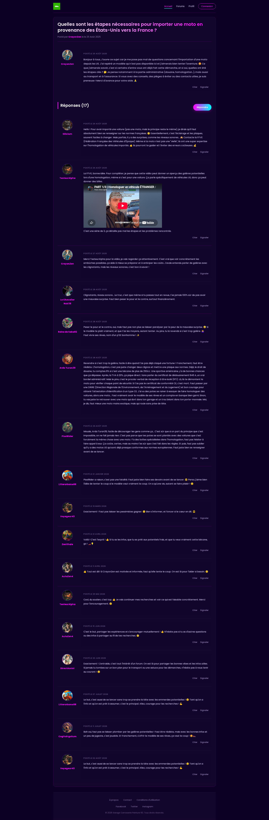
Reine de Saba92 (67, 331)
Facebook (121, 806)
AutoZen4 (67, 576)
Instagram (147, 806)
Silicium (67, 133)
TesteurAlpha (67, 178)
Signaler (204, 87)
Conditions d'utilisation (148, 800)
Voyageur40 (67, 516)
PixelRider (67, 436)
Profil (191, 6)
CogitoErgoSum (67, 736)
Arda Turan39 (67, 367)
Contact (127, 800)
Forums (180, 6)
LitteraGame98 (67, 484)
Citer (194, 87)
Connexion (207, 6)
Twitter (134, 806)
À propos (114, 800)
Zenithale (67, 544)
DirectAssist (67, 668)
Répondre (202, 107)
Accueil (168, 6)
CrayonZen (74, 36)
